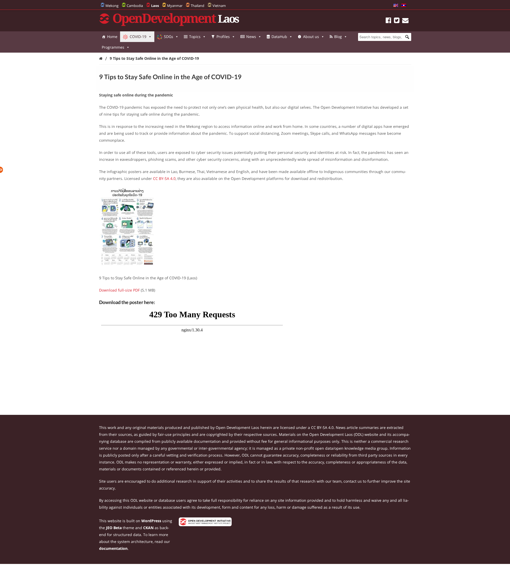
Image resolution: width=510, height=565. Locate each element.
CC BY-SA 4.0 (164, 178)
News (251, 36)
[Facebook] (388, 21)
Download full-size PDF (119, 290)
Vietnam (219, 5)
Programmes (113, 47)
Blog (338, 36)
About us (311, 36)
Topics (195, 36)
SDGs (168, 36)
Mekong (111, 5)
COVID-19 (138, 36)
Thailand (197, 5)
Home (112, 36)
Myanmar (174, 5)
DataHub (279, 36)
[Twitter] (397, 21)
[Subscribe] (405, 21)
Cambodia (135, 5)
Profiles (223, 36)
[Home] (101, 58)
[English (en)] (395, 5)
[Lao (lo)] (403, 5)
